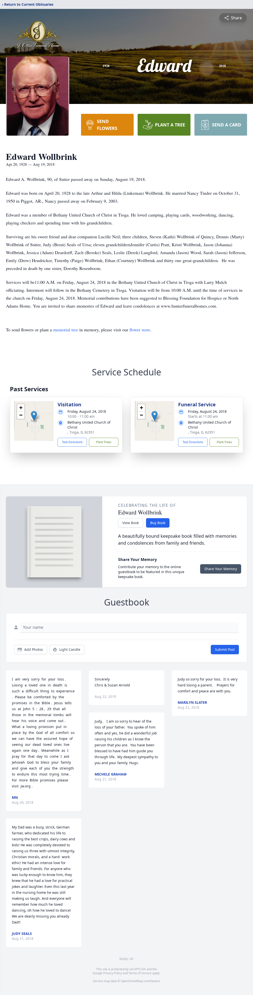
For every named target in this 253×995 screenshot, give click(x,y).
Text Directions (72, 442)
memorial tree (65, 330)
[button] (34, 416)
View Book (130, 522)
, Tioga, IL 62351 (80, 432)
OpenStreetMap (132, 981)
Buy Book (157, 522)
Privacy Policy (112, 973)
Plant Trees (103, 442)
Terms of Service (139, 973)
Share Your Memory (220, 568)
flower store (139, 330)
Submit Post (225, 649)
